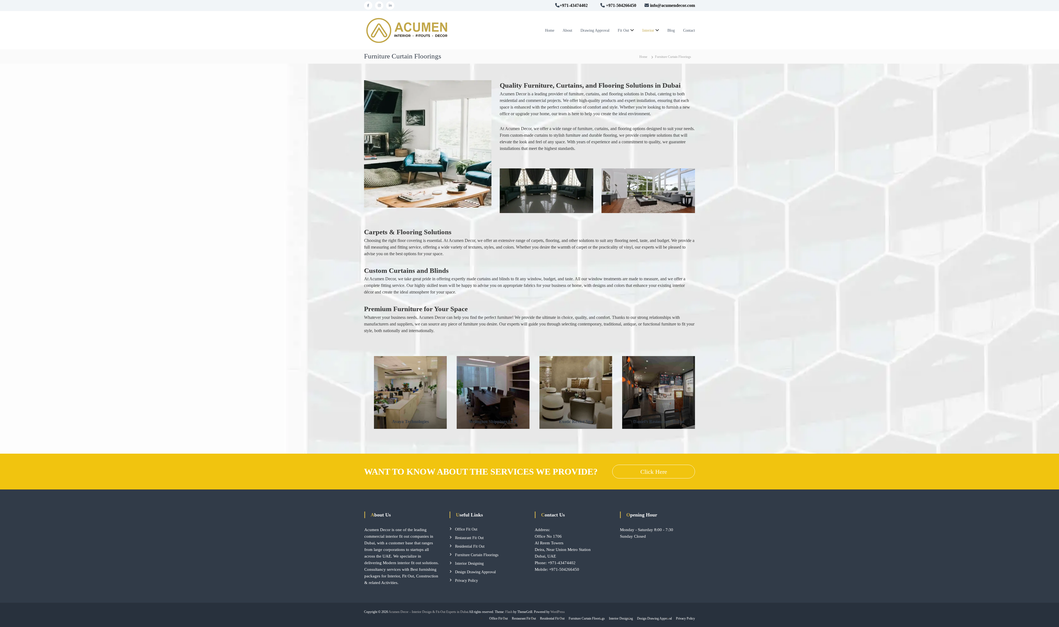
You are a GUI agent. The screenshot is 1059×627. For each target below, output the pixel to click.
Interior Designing (469, 563)
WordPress (557, 612)
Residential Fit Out (470, 546)
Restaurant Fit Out (469, 538)
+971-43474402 (574, 5)
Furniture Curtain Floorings (476, 555)
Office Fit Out (466, 529)
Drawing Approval (595, 30)
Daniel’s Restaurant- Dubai (658, 421)
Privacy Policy (466, 580)
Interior (648, 30)
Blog (671, 30)
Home (549, 30)
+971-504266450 (564, 569)
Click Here (653, 471)
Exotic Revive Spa (576, 421)
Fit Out (623, 30)
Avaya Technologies (410, 421)
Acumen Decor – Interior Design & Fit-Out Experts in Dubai (428, 612)
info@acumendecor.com (672, 5)
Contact (689, 30)
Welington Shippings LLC (493, 421)
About (567, 30)
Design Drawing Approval (475, 572)
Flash (508, 612)
